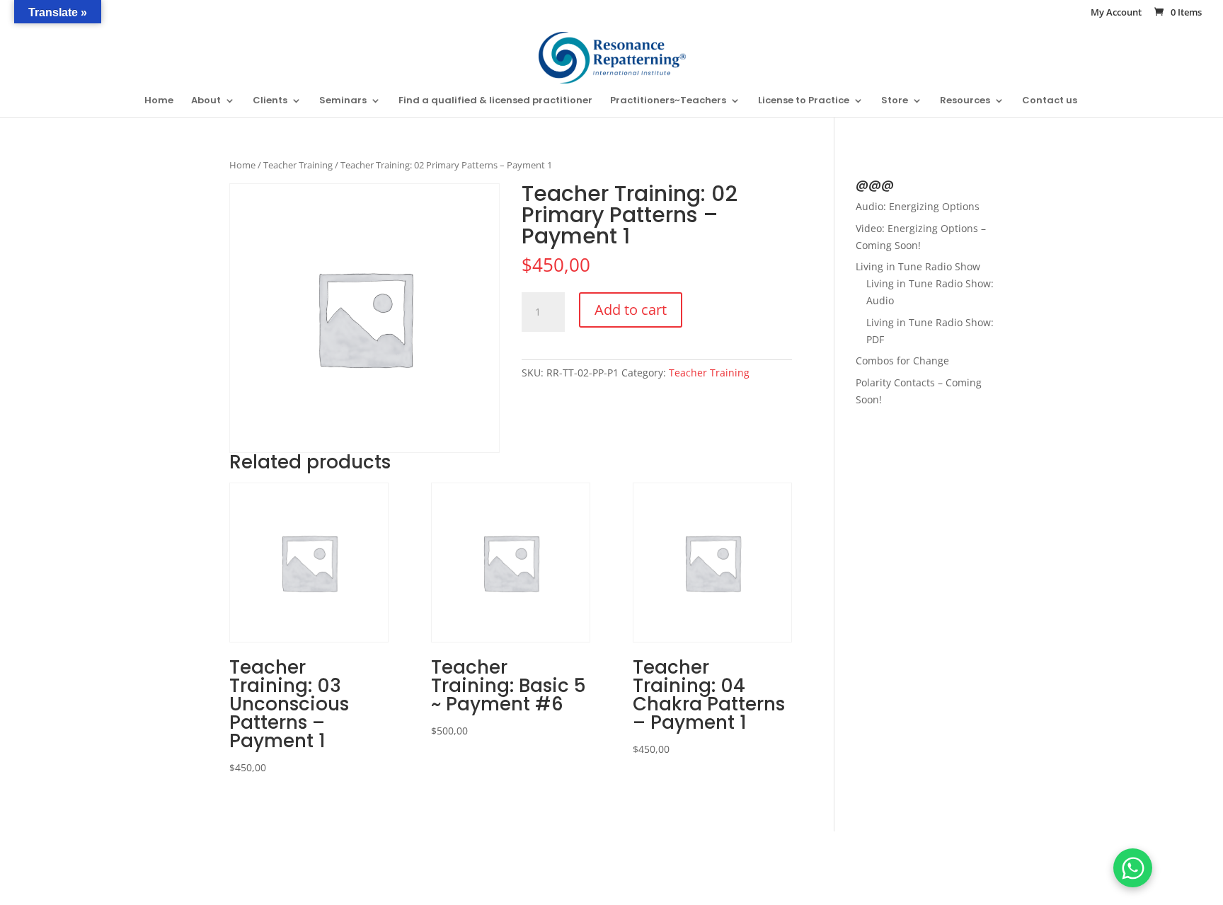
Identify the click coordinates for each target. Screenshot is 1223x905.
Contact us (1049, 101)
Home (158, 101)
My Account (1116, 13)
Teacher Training (298, 164)
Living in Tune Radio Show (918, 266)
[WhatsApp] (1132, 867)
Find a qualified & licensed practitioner (495, 101)
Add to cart (631, 309)
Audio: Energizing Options (918, 206)
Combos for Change (902, 360)
